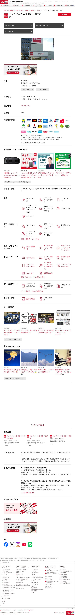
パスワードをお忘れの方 (65, 579)
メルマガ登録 (71, 1)
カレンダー (4, 596)
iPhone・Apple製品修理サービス (22, 567)
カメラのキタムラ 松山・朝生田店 (39, 437)
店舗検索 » (62, 566)
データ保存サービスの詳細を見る (32, 291)
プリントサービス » (6, 566)
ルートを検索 (42, 89)
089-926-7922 (25, 106)
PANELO (3, 603)
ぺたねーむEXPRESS (6, 598)
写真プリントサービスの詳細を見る (33, 277)
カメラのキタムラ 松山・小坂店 (62, 436)
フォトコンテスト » (49, 584)
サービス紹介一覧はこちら (12, 339)
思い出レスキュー (5, 584)
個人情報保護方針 (5, 610)
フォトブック (4, 574)
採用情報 (50, 1)
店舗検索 (10, 10)
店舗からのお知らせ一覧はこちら (14, 378)
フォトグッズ (4, 599)
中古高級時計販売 (35, 572)
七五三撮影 (19, 575)
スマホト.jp (18, 572)
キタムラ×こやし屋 (20, 588)
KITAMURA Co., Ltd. (8, 613)
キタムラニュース (34, 580)
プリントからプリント (7, 591)
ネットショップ (34, 567)
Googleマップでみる (37, 425)
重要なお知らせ (34, 587)
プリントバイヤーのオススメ (36, 579)
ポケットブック (6, 577)
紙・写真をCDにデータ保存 (8, 590)
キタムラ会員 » (63, 572)
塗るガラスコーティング (21, 571)
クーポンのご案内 (19, 580)
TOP (5, 10)
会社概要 (45, 1)
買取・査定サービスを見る (30, 239)
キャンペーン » (34, 582)
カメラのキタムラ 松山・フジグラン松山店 (16, 437)
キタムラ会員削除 (63, 577)
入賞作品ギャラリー (49, 587)
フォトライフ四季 (48, 579)
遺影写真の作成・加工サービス (9, 593)
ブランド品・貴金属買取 (36, 575)
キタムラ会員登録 (63, 574)
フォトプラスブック (6, 575)
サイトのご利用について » (66, 583)
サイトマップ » (63, 581)
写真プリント (4, 567)
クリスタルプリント (6, 569)
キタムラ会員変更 (63, 576)
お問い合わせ (55, 1)
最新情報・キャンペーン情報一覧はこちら (17, 182)
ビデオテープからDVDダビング (9, 585)
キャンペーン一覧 (34, 584)
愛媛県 (32, 10)
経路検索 (64, 14)
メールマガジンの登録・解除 (21, 579)
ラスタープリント (6, 571)
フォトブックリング (6, 579)
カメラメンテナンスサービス (21, 569)
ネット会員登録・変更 (63, 1)
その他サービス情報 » (21, 566)
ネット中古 (34, 571)
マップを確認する (28, 89)
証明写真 (3, 601)
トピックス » (34, 586)
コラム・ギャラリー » (50, 566)
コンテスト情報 (48, 586)
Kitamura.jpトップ (6, 562)
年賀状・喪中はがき (6, 582)
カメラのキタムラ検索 (22, 10)
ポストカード (4, 580)
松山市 (39, 10)
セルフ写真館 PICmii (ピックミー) (22, 584)
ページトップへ (71, 608)
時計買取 (33, 574)
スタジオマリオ (20, 574)
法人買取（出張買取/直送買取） (38, 577)
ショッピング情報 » (35, 566)
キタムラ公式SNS (19, 582)
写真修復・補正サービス (7, 595)
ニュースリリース (14, 610)
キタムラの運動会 (48, 576)
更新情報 (32, 592)
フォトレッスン (48, 578)
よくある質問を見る (27, 492)
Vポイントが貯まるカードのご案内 (23, 577)
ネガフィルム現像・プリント (8, 572)
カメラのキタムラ (63, 567)
